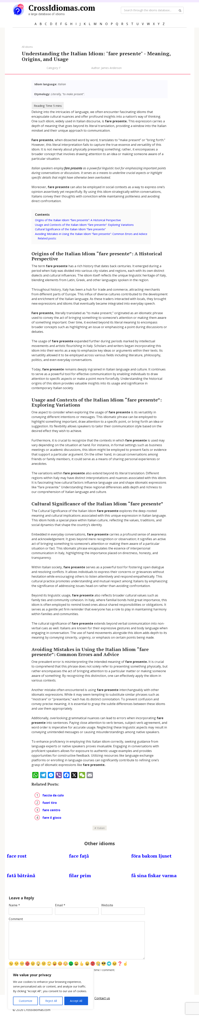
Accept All (76, 1001)
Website (107, 905)
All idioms (27, 47)
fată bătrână (21, 875)
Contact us (102, 998)
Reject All (51, 1001)
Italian (101, 828)
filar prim (80, 875)
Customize (25, 1001)
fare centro (51, 810)
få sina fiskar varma (154, 875)
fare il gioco (51, 817)
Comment (16, 919)
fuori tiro (49, 803)
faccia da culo (53, 795)
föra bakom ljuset (151, 856)
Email (60, 905)
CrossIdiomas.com (61, 8)
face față (79, 856)
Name (14, 905)
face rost (17, 856)
